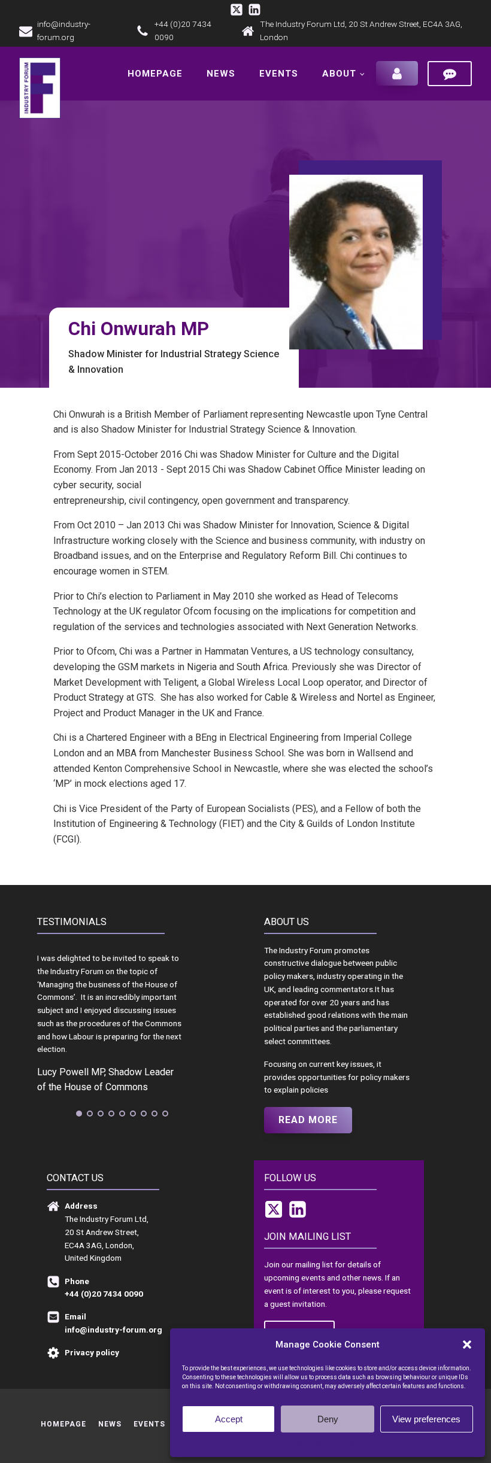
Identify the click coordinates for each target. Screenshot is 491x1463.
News (221, 73)
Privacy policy (351, 1443)
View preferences (426, 1419)
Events (278, 73)
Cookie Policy (304, 1443)
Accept (229, 1419)
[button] (467, 1345)
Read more (308, 1120)
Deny (327, 1419)
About (339, 73)
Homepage (155, 73)
